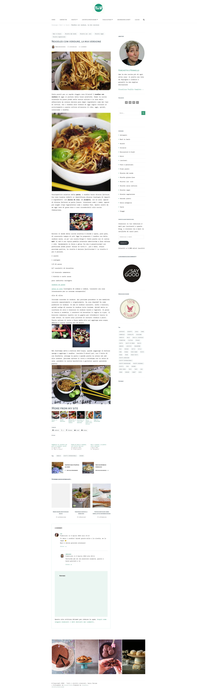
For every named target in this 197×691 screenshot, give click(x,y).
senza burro (122, 369)
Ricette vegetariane (59, 37)
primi (126, 354)
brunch (122, 143)
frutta (121, 343)
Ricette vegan (99, 34)
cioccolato (130, 334)
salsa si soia (57, 289)
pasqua (126, 352)
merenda (127, 349)
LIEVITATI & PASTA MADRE (89, 19)
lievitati (129, 346)
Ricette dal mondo (70, 34)
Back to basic (57, 34)
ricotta (121, 366)
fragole (138, 340)
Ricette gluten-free (127, 177)
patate (142, 352)
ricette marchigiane (124, 363)
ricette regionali (138, 363)
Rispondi (62, 546)
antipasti (122, 331)
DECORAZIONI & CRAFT (123, 19)
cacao (136, 331)
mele (120, 349)
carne (142, 331)
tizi (61, 533)
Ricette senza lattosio (128, 186)
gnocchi (121, 346)
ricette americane (124, 357)
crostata (121, 337)
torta (130, 369)
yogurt (134, 372)
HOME (53, 19)
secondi (134, 366)
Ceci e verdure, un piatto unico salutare (88, 422)
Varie (122, 207)
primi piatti (134, 354)
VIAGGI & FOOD (107, 19)
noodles (59, 455)
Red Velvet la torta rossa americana (80, 421)
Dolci (122, 156)
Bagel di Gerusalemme (97, 420)
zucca (140, 372)
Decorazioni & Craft (127, 152)
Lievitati (137, 19)
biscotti (129, 331)
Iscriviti (124, 243)
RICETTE (73, 19)
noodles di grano (58, 285)
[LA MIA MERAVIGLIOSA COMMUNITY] (131, 261)
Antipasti (123, 135)
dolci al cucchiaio (138, 337)
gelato (139, 343)
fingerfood (122, 340)
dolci (128, 337)
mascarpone (137, 346)
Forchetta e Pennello (128, 70)
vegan (120, 372)
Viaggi (122, 211)
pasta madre (134, 352)
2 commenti (83, 47)
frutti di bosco (130, 343)
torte (136, 369)
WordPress (85, 685)
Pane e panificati (126, 165)
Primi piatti (124, 169)
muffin (133, 349)
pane (120, 352)
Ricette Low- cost (85, 34)
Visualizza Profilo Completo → (131, 89)
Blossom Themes (68, 685)
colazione (138, 334)
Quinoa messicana (62, 420)
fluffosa (130, 340)
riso (127, 366)
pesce (120, 354)
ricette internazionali (70, 455)
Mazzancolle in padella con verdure (72, 421)
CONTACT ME (63, 19)
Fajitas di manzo (54, 420)
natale (140, 349)
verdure (81, 455)
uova (141, 369)
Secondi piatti (125, 198)
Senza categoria (126, 203)
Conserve (123, 148)
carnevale (122, 334)
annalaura (68, 554)
